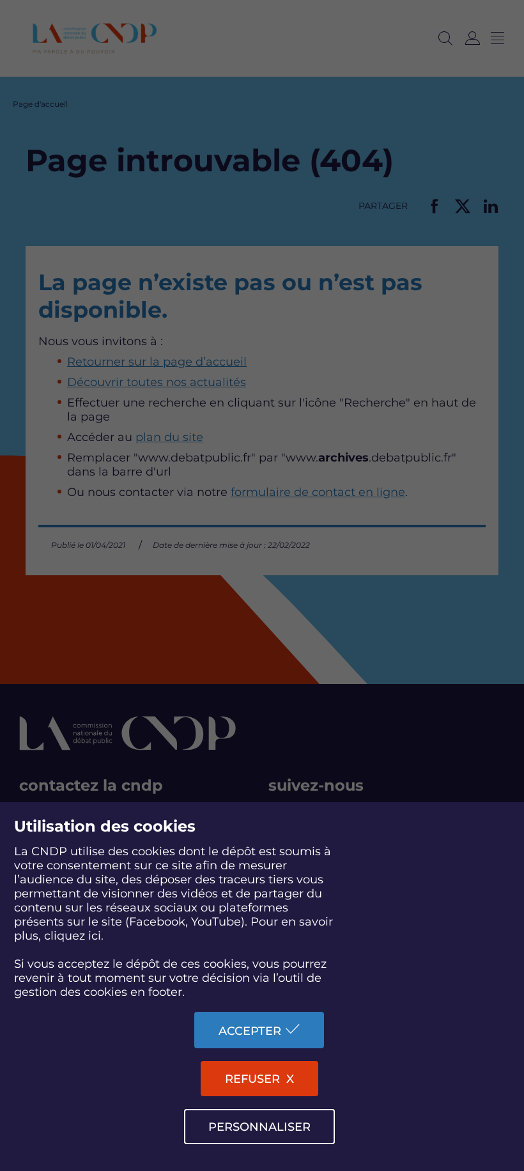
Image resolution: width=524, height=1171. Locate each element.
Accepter (250, 1031)
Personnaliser (259, 1127)
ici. (96, 936)
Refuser (252, 1079)
